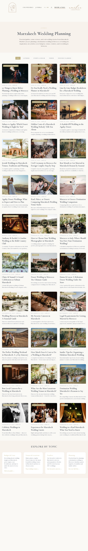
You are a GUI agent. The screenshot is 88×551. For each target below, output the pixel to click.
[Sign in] (51, 7)
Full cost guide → (9, 471)
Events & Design (39, 58)
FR (45, 7)
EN (47, 7)
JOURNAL (38, 7)
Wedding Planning (64, 58)
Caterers (26, 58)
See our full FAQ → (74, 469)
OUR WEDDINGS (28, 7)
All (18, 58)
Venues (51, 58)
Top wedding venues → (32, 469)
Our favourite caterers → (54, 469)
